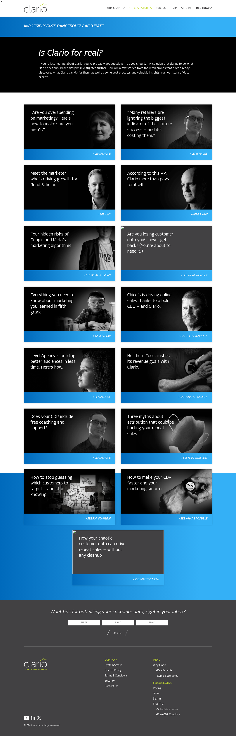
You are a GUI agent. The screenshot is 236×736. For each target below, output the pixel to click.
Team (173, 8)
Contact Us (111, 686)
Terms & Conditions (116, 675)
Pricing (161, 8)
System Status (113, 665)
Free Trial (202, 8)
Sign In (186, 8)
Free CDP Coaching (168, 714)
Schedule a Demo (167, 709)
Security (110, 681)
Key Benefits (164, 670)
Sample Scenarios (167, 675)
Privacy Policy (113, 670)
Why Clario (114, 8)
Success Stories (140, 8)
